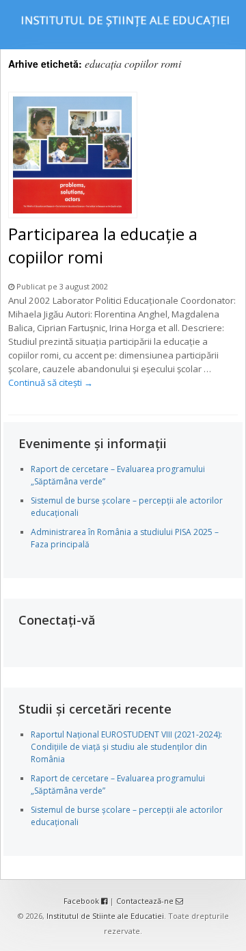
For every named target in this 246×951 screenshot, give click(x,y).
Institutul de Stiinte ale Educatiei (105, 916)
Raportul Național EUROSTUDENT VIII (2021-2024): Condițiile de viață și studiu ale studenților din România (126, 747)
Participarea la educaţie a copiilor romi (102, 245)
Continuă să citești (50, 382)
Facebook (82, 901)
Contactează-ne (146, 901)
